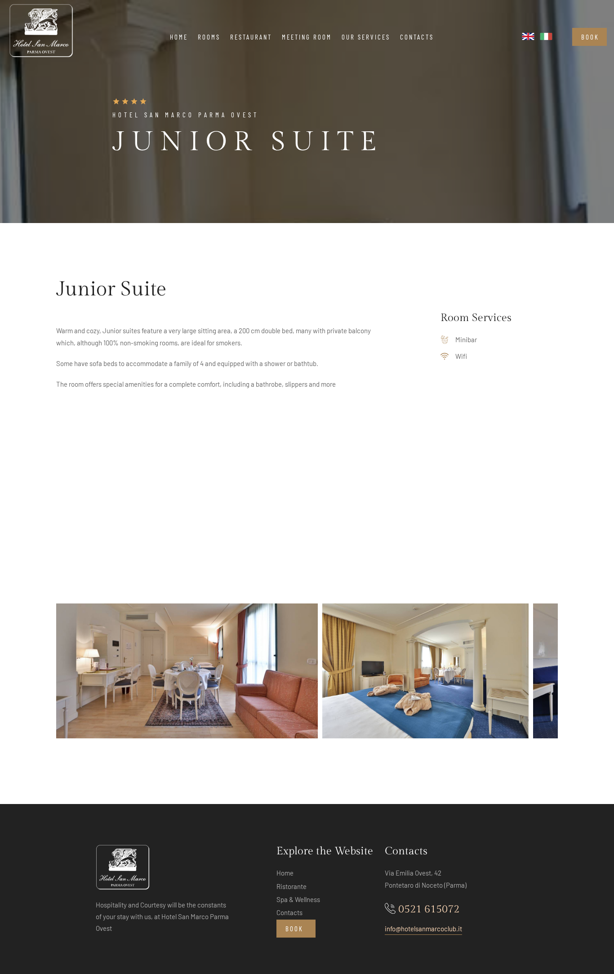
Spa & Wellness (298, 899)
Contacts (417, 37)
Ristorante (291, 886)
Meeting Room (307, 37)
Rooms (209, 37)
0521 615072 (428, 909)
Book (590, 37)
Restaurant (251, 37)
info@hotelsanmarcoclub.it (423, 929)
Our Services (366, 37)
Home (179, 37)
